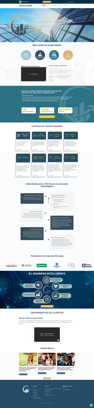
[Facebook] (67, 2)
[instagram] (69, 2)
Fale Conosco (45, 6)
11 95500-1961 (25, 1)
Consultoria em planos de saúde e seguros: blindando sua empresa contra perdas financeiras (46, 368)
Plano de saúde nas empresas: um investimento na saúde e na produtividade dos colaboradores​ (65, 368)
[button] (49, 269)
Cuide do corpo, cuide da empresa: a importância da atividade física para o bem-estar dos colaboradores (27, 369)
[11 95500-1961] (20, 1)
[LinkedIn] (71, 2)
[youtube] (73, 2)
